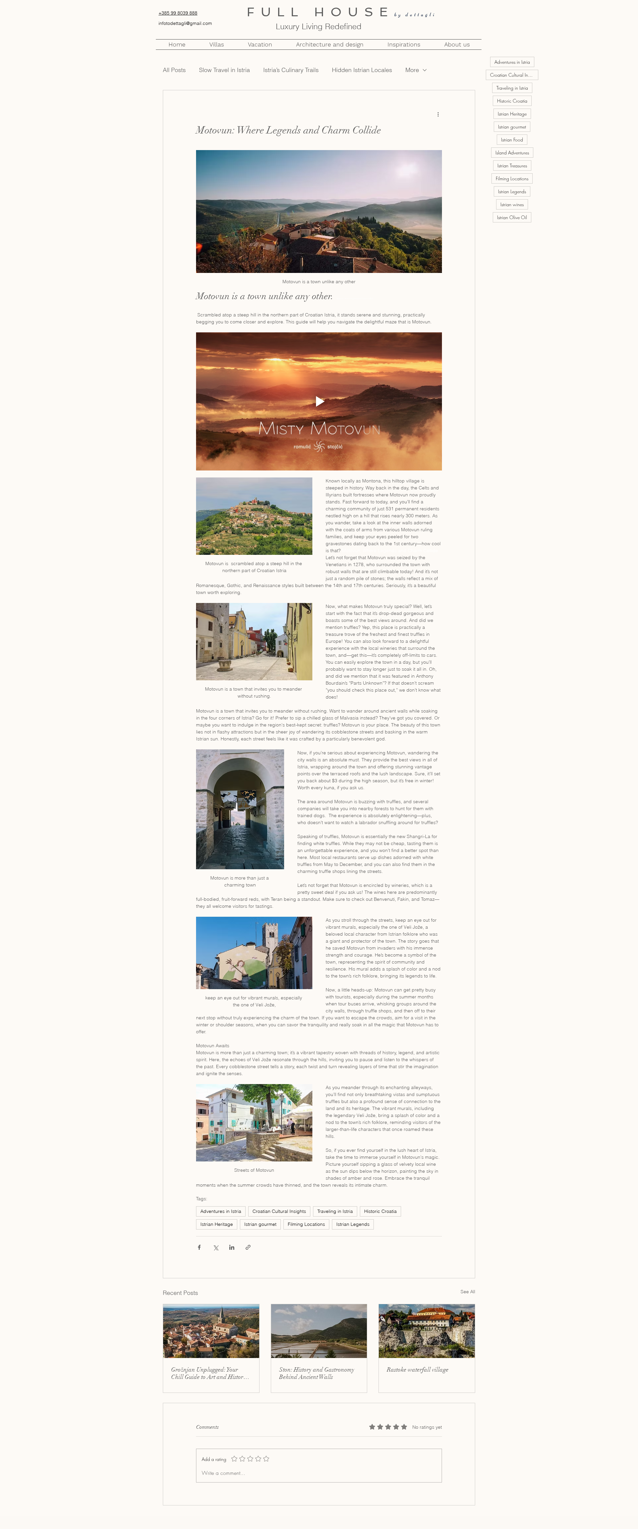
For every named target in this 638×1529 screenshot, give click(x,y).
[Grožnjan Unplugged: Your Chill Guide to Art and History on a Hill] (211, 1331)
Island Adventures (512, 152)
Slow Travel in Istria (224, 70)
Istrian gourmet (260, 1224)
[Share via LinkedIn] (232, 1247)
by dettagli (415, 14)
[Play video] (319, 401)
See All (468, 1292)
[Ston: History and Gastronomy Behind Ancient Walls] (319, 1331)
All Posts (174, 70)
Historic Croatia (380, 1211)
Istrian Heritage (216, 1224)
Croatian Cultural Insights (279, 1211)
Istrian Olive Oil (512, 217)
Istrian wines (512, 204)
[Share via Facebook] (199, 1247)
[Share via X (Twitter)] (215, 1247)
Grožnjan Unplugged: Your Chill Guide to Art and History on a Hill (208, 1373)
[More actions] (438, 114)
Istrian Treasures (512, 165)
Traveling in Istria (335, 1211)
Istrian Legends (353, 1224)
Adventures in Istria (220, 1211)
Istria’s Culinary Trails (291, 70)
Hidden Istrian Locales (362, 70)
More (412, 70)
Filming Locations (306, 1224)
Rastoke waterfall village (418, 1369)
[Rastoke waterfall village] (427, 1331)
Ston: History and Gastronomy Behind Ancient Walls (317, 1373)
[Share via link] (248, 1247)
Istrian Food (512, 139)
